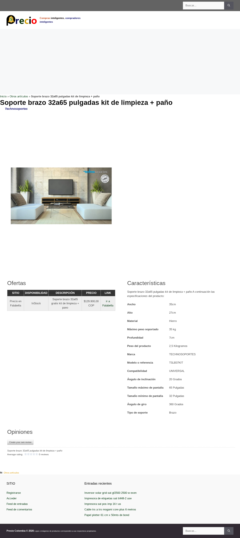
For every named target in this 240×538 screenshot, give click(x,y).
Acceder (12, 498)
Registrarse (14, 492)
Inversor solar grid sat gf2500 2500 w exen (110, 492)
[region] (120, 55)
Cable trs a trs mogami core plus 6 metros (110, 509)
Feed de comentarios (19, 509)
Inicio (3, 96)
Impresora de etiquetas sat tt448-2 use (108, 498)
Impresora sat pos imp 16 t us (102, 503)
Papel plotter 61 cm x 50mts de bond (106, 515)
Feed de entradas (17, 503)
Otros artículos (19, 96)
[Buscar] (228, 5)
